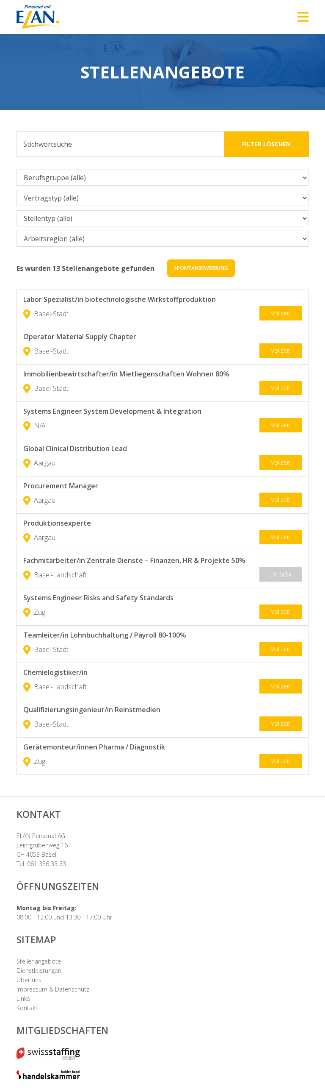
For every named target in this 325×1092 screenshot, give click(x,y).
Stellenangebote (39, 961)
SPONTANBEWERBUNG (201, 268)
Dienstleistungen (39, 971)
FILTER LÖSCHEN (266, 144)
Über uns (29, 980)
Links (23, 998)
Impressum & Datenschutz (53, 989)
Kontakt (27, 1008)
